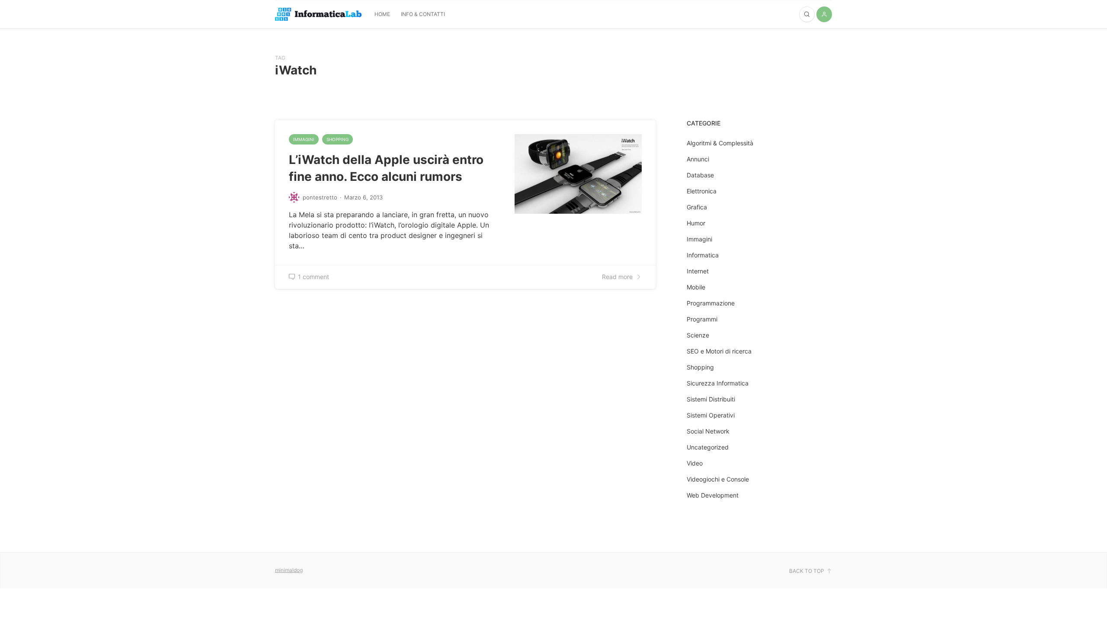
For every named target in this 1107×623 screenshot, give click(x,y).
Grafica (697, 207)
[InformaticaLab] (318, 14)
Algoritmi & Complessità (720, 143)
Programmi (702, 319)
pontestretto (320, 197)
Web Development (713, 495)
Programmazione (711, 303)
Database (700, 175)
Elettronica (702, 191)
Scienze (698, 335)
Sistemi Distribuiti (711, 399)
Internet (698, 271)
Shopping (337, 139)
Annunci (698, 159)
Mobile (696, 287)
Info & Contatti (423, 14)
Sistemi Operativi (711, 415)
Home (382, 14)
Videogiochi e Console (718, 479)
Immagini (303, 139)
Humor (696, 223)
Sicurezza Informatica (718, 383)
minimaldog (289, 570)
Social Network (708, 431)
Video (695, 463)
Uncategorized (708, 447)
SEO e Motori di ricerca (719, 351)
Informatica (703, 255)
